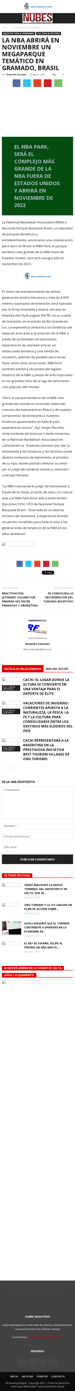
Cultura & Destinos (48, 33)
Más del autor (57, 669)
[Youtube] (53, 1362)
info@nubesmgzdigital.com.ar (45, 1337)
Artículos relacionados (22, 669)
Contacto (58, 1376)
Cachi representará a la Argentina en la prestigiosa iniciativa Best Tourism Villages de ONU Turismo (46, 749)
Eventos (42, 1376)
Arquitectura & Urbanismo (18, 33)
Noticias (27, 1376)
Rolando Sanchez (17, 74)
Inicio (5, 27)
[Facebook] (22, 1362)
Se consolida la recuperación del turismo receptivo (58, 597)
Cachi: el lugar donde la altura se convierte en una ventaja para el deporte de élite (46, 687)
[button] (69, 18)
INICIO (14, 1376)
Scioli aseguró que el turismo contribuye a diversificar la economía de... (47, 927)
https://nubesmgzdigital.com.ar (37, 649)
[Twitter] (32, 1362)
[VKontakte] (43, 1362)
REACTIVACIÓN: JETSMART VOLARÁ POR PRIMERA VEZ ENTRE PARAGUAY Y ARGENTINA (20, 599)
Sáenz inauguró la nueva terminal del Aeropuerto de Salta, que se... (45, 889)
